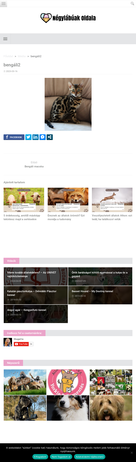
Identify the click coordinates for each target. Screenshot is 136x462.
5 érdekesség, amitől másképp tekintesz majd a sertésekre (22, 217)
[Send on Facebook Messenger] (42, 137)
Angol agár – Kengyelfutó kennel (26, 310)
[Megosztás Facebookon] (14, 137)
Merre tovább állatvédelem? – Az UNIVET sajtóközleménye (31, 274)
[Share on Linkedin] (35, 137)
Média (22, 56)
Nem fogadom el (61, 456)
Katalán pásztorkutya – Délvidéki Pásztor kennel (31, 293)
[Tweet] (28, 137)
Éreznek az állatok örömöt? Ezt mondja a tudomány (66, 217)
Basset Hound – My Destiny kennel (92, 291)
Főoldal (8, 56)
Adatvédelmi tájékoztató (90, 456)
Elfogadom (40, 456)
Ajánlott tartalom (14, 182)
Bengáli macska (34, 166)
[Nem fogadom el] (131, 452)
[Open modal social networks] (50, 137)
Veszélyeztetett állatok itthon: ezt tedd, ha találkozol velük (112, 217)
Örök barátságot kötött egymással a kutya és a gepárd (100, 274)
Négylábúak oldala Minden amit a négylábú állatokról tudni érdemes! (68, 18)
